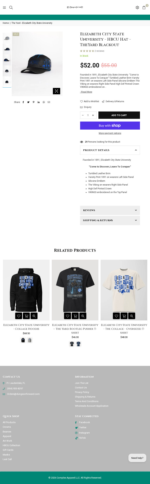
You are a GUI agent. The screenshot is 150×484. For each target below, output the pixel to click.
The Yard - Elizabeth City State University (32, 23)
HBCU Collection (11, 445)
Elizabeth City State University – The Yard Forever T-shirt (124, 327)
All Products (9, 422)
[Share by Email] (49, 102)
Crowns (7, 427)
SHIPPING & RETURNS (98, 220)
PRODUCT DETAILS (96, 150)
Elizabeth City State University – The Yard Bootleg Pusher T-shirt (26, 329)
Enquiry (87, 107)
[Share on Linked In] (38, 102)
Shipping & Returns (85, 396)
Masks (6, 454)
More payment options (110, 133)
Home (6, 23)
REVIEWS (89, 210)
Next (59, 64)
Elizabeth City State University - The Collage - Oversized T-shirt (75, 329)
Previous (15, 64)
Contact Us (81, 387)
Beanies (7, 431)
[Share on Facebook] (23, 102)
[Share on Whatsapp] (43, 102)
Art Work (7, 440)
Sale (16, 34)
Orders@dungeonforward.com (23, 394)
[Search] (11, 7)
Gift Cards (8, 450)
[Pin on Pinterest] (33, 102)
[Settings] (137, 7)
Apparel (7, 436)
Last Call (7, 459)
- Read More (86, 92)
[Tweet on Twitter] (28, 102)
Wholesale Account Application (91, 405)
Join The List (81, 383)
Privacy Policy (82, 392)
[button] (87, 51)
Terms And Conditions (86, 401)
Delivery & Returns (114, 101)
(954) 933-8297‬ (15, 388)
